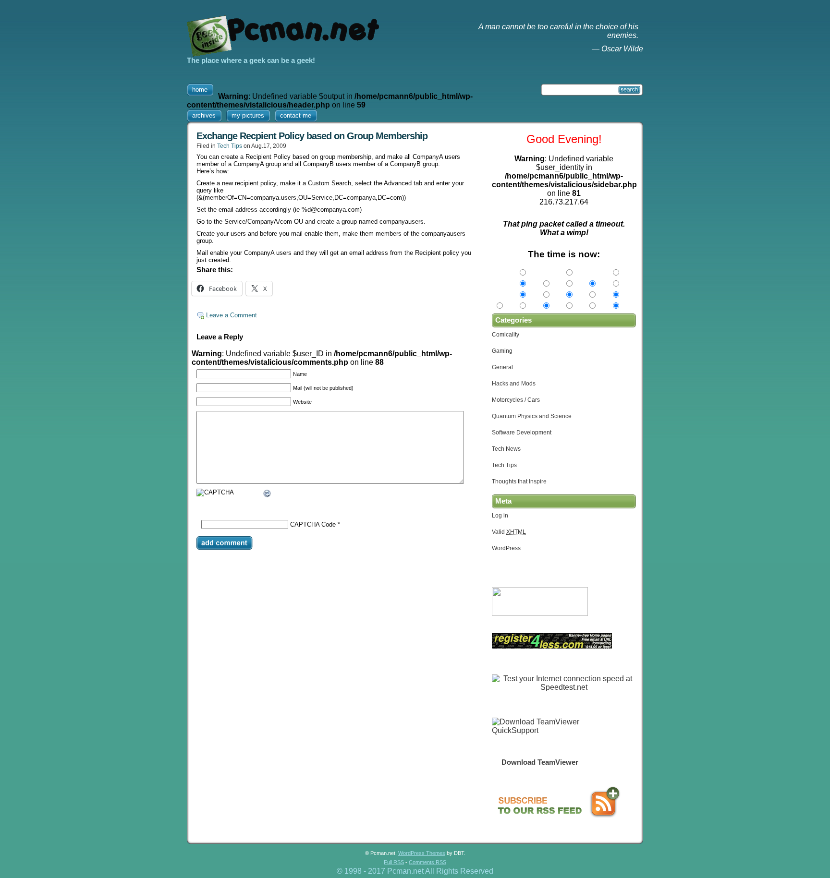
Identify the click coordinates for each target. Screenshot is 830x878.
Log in (500, 515)
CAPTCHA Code (313, 524)
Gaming (502, 351)
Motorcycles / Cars (516, 400)
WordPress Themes (421, 853)
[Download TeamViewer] (540, 730)
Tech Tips (229, 146)
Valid (509, 532)
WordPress (506, 548)
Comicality (505, 334)
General (502, 367)
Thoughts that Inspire (519, 481)
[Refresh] (267, 494)
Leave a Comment (231, 315)
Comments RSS (427, 862)
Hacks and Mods (514, 383)
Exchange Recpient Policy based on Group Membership (311, 136)
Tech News (506, 448)
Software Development (521, 432)
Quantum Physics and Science (532, 416)
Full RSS (394, 862)
